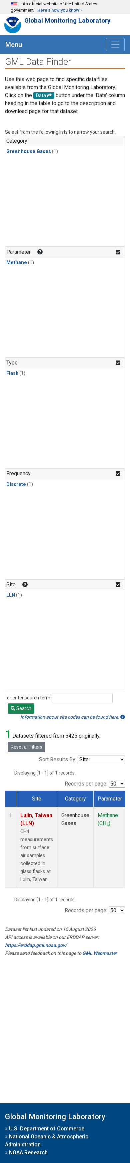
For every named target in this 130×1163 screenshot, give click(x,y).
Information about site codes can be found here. (70, 717)
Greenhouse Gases (28, 151)
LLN (10, 595)
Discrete (16, 484)
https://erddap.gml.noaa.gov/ (36, 945)
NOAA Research (28, 1152)
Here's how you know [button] (58, 10)
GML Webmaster (99, 953)
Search (23, 708)
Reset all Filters (26, 747)
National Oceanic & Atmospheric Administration (46, 1140)
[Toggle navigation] (115, 44)
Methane (16, 262)
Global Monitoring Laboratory (67, 20)
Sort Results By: (57, 759)
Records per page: (86, 784)
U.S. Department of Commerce (46, 1128)
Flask (12, 373)
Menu (13, 45)
